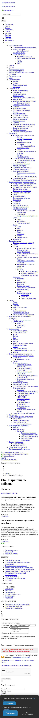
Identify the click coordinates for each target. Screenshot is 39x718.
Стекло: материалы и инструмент (20, 354)
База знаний (9, 29)
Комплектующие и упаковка (18, 426)
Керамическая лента (19, 345)
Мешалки (16, 106)
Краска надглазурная (24, 142)
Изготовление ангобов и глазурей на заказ (19, 569)
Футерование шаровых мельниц (16, 566)
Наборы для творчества (21, 420)
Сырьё (11, 300)
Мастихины (17, 201)
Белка (19, 227)
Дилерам (8, 37)
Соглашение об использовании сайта (17, 604)
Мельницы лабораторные (21, 105)
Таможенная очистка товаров (15, 578)
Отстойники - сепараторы (21, 110)
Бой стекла (20, 390)
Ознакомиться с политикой (20, 657)
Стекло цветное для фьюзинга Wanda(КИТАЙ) (27, 376)
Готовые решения (11, 575)
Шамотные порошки (20, 307)
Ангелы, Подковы (23, 286)
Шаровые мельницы (20, 119)
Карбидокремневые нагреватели (24, 97)
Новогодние (25, 296)
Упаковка (16, 427)
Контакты (8, 38)
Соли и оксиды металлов (21, 164)
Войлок (15, 339)
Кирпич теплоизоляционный (23, 343)
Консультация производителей (15, 573)
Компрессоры (17, 99)
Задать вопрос (6, 678)
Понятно (9, 703)
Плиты (15, 347)
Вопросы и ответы (11, 554)
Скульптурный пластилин (26, 160)
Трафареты (16, 203)
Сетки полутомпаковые (21, 169)
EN (3, 18)
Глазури (11, 65)
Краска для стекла (23, 359)
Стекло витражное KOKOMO (27, 391)
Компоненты (21, 162)
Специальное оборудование (22, 131)
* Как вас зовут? (6, 623)
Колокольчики (21, 282)
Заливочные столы (19, 94)
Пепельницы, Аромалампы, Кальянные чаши (26, 288)
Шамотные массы (19, 53)
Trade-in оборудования (12, 560)
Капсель (15, 81)
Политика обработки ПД (13, 606)
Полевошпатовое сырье (21, 313)
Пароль (3, 691)
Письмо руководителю (12, 594)
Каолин (15, 304)
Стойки (15, 83)
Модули (15, 352)
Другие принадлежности (21, 198)
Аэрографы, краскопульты (22, 191)
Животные (20, 279)
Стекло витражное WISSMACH (23, 396)
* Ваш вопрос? (6, 633)
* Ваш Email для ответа (9, 625)
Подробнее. (6, 709)
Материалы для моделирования (23, 158)
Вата (14, 338)
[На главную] (8, 2)
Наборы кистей (22, 237)
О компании (9, 24)
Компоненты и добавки (21, 171)
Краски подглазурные (16, 69)
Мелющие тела (18, 322)
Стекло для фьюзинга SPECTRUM (24, 373)
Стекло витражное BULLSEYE (23, 399)
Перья (15, 194)
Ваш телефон (5, 627)
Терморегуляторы (19, 121)
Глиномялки (17, 92)
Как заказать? (9, 40)
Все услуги (8, 580)
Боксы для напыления (20, 90)
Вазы (18, 280)
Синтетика (20, 234)
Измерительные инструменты (27, 216)
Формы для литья (15, 241)
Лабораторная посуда (20, 189)
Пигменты (12, 74)
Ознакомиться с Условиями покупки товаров (16, 665)
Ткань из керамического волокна (24, 350)
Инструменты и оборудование (23, 356)
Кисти (15, 225)
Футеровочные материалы (22, 320)
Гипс (14, 309)
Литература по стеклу (20, 384)
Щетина (19, 235)
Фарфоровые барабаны (24, 126)
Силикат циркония (19, 311)
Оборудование (14, 88)
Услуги (7, 26)
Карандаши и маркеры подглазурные (21, 72)
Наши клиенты (10, 592)
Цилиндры (20, 325)
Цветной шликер (22, 51)
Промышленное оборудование (19, 449)
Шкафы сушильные (19, 130)
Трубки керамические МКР (22, 167)
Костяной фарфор (19, 445)
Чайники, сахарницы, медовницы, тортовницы (29, 274)
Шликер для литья (19, 49)
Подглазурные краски (24, 139)
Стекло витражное (19, 388)
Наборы (19, 155)
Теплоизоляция (14, 329)
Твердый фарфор (18, 443)
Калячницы (17, 200)
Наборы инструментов (20, 207)
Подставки (16, 87)
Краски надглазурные (16, 71)
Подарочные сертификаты (18, 447)
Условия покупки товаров (13, 608)
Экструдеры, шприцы (20, 205)
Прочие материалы (19, 178)
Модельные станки (19, 108)
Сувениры (16, 277)
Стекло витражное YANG (25, 393)
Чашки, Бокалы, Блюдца (29, 271)
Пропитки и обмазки (20, 348)
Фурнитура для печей (28, 433)
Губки (15, 218)
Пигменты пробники (28, 146)
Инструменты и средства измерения (21, 182)
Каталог (7, 28)
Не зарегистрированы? (8, 695)
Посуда (15, 246)
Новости (8, 35)
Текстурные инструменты (21, 192)
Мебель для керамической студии (24, 101)
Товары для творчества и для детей (21, 417)
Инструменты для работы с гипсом (25, 187)
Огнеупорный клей (19, 332)
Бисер (19, 323)
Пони (19, 232)
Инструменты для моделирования (24, 183)
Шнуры (15, 336)
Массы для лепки (19, 54)
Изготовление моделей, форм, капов (17, 571)
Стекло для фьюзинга (20, 363)
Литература (13, 415)
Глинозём (16, 305)
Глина (15, 302)
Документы (9, 598)
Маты (15, 334)
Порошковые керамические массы (24, 47)
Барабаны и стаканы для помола (24, 124)
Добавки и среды (22, 157)
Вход (3, 693)
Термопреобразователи (20, 117)
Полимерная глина (19, 422)
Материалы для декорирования (23, 135)
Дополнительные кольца (29, 436)
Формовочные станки (20, 128)
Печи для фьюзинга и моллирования (25, 386)
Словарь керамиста (11, 550)
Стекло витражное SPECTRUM (23, 403)
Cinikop (19, 62)
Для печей (20, 431)
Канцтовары (17, 418)
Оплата (7, 31)
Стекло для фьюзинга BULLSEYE (24, 369)
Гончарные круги (15, 76)
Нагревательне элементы (29, 435)
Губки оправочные (23, 223)
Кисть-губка (21, 221)
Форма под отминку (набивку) (23, 243)
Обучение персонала (12, 576)
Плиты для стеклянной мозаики (24, 413)
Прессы (15, 112)
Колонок (20, 230)
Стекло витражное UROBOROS (23, 407)
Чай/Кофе (20, 270)
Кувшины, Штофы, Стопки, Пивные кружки (26, 249)
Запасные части (18, 96)
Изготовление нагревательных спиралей (19, 567)
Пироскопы (21, 214)
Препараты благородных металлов (24, 180)
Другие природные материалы (23, 314)
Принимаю (10, 713)
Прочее (15, 244)
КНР (18, 63)
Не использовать (27, 713)
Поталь (19, 149)
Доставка (8, 33)
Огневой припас (14, 79)
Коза (18, 228)
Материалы (13, 133)
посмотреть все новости (9, 493)
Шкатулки (20, 284)
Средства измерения (20, 209)
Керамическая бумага (20, 331)
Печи (10, 78)
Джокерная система (23, 103)
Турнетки (16, 123)
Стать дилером (10, 596)
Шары (19, 327)
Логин (3, 689)
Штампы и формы (19, 196)
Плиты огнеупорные (20, 85)
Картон (15, 341)
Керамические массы (16, 45)
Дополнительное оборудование (26, 439)
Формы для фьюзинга (20, 383)
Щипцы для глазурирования (22, 185)
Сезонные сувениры (24, 293)
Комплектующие (18, 429)
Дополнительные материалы (26, 176)
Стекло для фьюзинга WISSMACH (24, 365)
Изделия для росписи (24, 424)
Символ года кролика (28, 298)
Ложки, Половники (23, 252)
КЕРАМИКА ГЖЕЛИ (24, 56)
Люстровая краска (23, 148)
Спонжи (19, 219)
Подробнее (4, 516)
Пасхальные (25, 295)
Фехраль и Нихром (19, 166)
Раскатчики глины (19, 114)
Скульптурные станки (20, 115)
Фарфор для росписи (16, 442)
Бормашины (17, 239)
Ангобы (11, 67)
